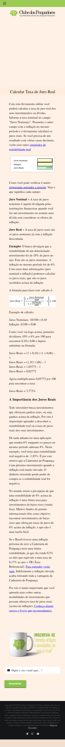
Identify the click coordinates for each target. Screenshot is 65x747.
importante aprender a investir (27, 187)
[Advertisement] (32, 53)
